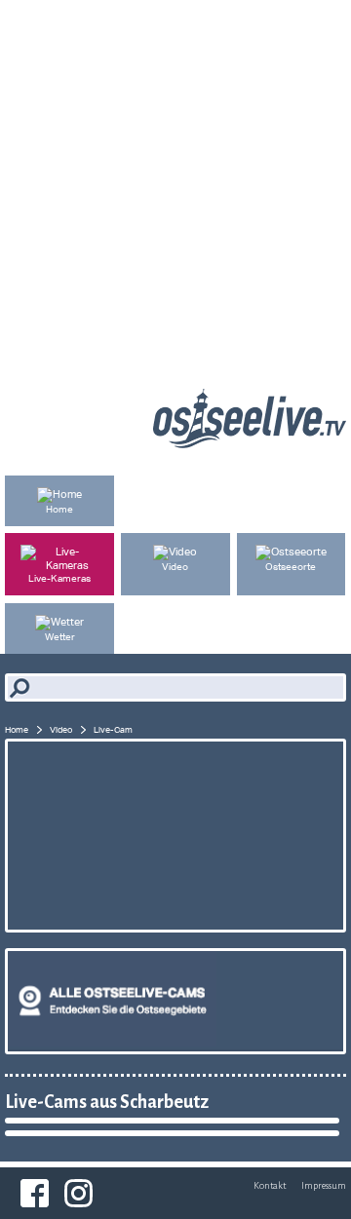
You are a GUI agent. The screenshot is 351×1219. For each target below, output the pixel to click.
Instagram (78, 1193)
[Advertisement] (175, 175)
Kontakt (270, 1185)
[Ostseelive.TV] (249, 443)
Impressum (323, 1185)
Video (61, 729)
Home (16, 729)
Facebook (34, 1193)
